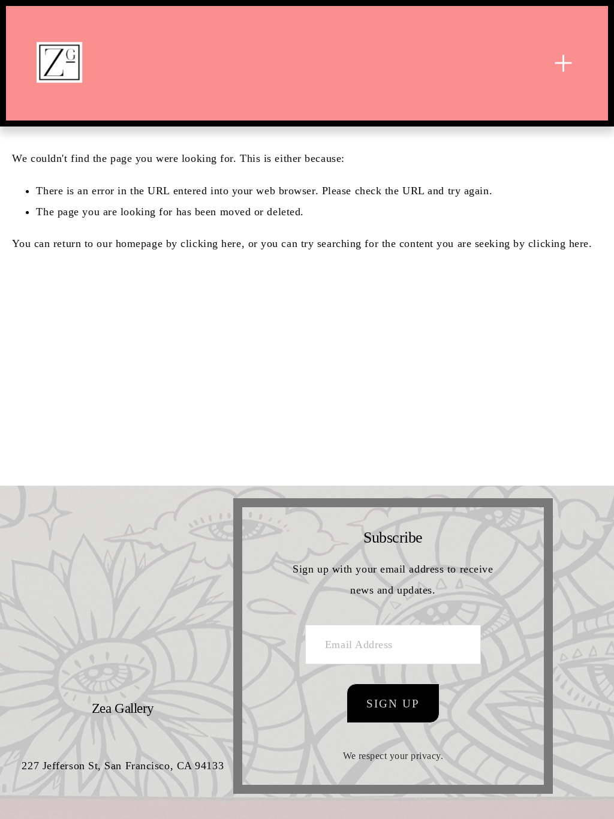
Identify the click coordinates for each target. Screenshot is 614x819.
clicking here (210, 243)
